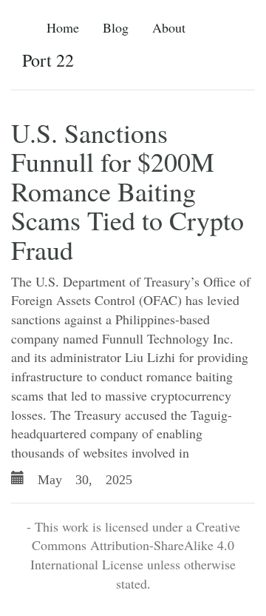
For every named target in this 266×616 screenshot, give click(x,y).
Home (63, 27)
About (168, 27)
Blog (116, 27)
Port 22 (48, 60)
